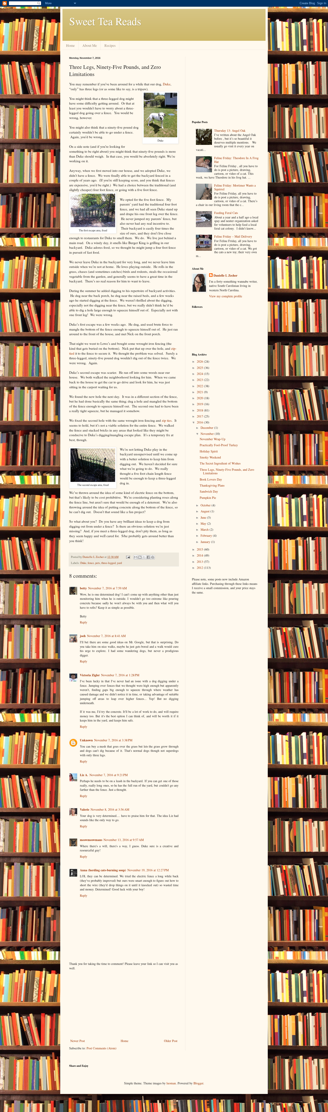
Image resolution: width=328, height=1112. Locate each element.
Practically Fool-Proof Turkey (219, 445)
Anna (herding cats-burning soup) (103, 870)
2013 (200, 561)
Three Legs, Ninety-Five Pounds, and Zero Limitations (227, 471)
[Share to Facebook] (148, 557)
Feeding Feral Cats (226, 213)
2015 (200, 549)
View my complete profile (225, 296)
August (205, 511)
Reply (83, 622)
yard (119, 563)
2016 (200, 422)
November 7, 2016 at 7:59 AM (107, 588)
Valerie (84, 809)
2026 (200, 361)
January (206, 542)
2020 (200, 398)
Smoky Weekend (210, 457)
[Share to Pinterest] (152, 557)
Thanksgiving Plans (212, 485)
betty (83, 588)
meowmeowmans (91, 839)
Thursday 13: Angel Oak (229, 130)
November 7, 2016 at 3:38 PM (113, 740)
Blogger (198, 1083)
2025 (200, 368)
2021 (200, 392)
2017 (200, 416)
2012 (200, 567)
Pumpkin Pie (208, 497)
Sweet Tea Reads (105, 21)
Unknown (86, 740)
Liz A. (84, 775)
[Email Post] (128, 557)
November (208, 434)
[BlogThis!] (140, 557)
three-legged (108, 563)
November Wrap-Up (212, 439)
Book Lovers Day (211, 479)
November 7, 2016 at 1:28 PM (120, 675)
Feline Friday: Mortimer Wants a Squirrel (235, 187)
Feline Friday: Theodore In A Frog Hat (236, 160)
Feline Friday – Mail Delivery (233, 236)
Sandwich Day (209, 491)
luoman (171, 1083)
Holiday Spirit (209, 451)
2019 (200, 404)
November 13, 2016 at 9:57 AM (124, 840)
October (206, 505)
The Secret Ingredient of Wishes (220, 463)
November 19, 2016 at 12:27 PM (148, 870)
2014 (200, 555)
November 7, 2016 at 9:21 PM (108, 775)
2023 (200, 380)
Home (70, 45)
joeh (83, 635)
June (204, 517)
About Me (89, 45)
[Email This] (135, 557)
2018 (200, 410)
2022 (200, 386)
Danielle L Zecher (225, 275)
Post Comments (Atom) (101, 1048)
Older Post (170, 1041)
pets (97, 563)
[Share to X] (144, 557)
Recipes (110, 45)
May (204, 523)
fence (91, 563)
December (207, 427)
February (207, 535)
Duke (166, 84)
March (205, 529)
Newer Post (77, 1041)
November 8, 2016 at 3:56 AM (110, 809)
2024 (200, 374)
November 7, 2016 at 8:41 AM (106, 636)
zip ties (167, 420)
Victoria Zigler (90, 675)
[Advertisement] (123, 1004)
